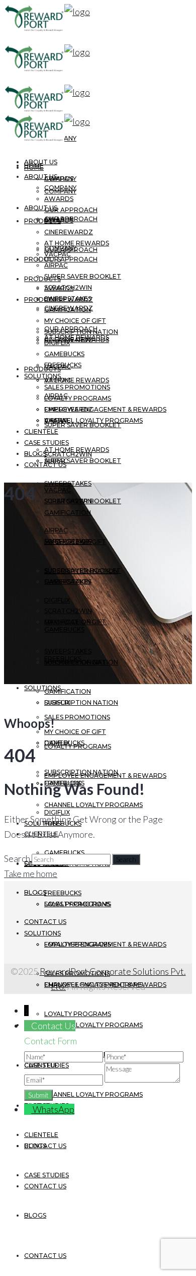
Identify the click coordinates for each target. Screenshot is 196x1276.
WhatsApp (53, 1109)
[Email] (64, 1079)
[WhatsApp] (28, 1109)
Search (17, 858)
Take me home (30, 873)
